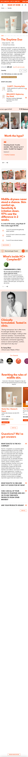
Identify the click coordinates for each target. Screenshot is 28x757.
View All (23, 510)
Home (2, 8)
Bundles (10, 8)
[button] (3, 162)
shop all (14, 427)
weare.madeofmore (14, 754)
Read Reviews (6, 245)
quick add (5, 422)
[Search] (19, 5)
